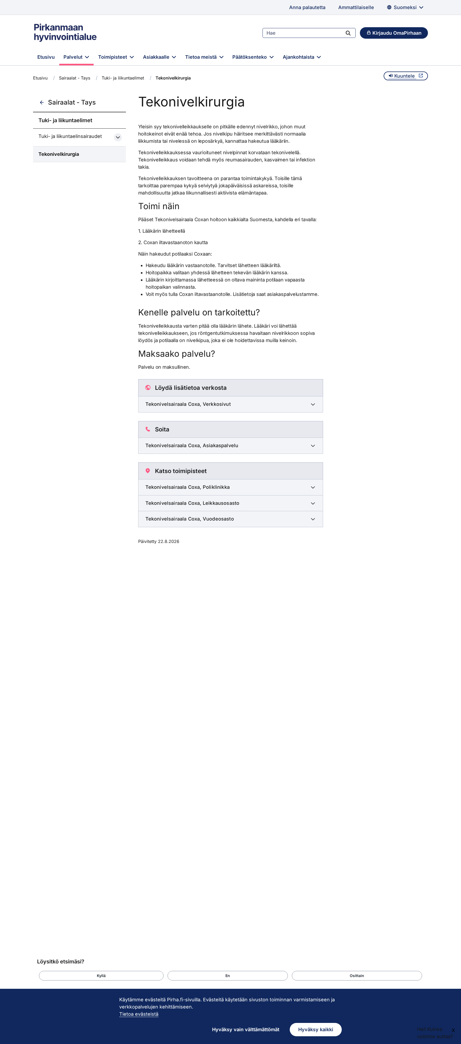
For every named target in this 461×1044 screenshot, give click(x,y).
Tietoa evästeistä (138, 1014)
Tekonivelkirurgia (58, 154)
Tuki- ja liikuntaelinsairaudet (70, 136)
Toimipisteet (113, 57)
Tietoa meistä (201, 57)
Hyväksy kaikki (315, 1029)
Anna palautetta (307, 7)
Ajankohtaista (299, 57)
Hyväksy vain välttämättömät (245, 1029)
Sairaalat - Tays (74, 78)
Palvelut (73, 57)
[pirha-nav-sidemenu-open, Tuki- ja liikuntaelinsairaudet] (118, 137)
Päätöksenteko (250, 57)
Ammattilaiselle (356, 7)
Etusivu (46, 57)
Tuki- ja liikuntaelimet (123, 78)
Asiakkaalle (157, 57)
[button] (101, 976)
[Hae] (348, 33)
